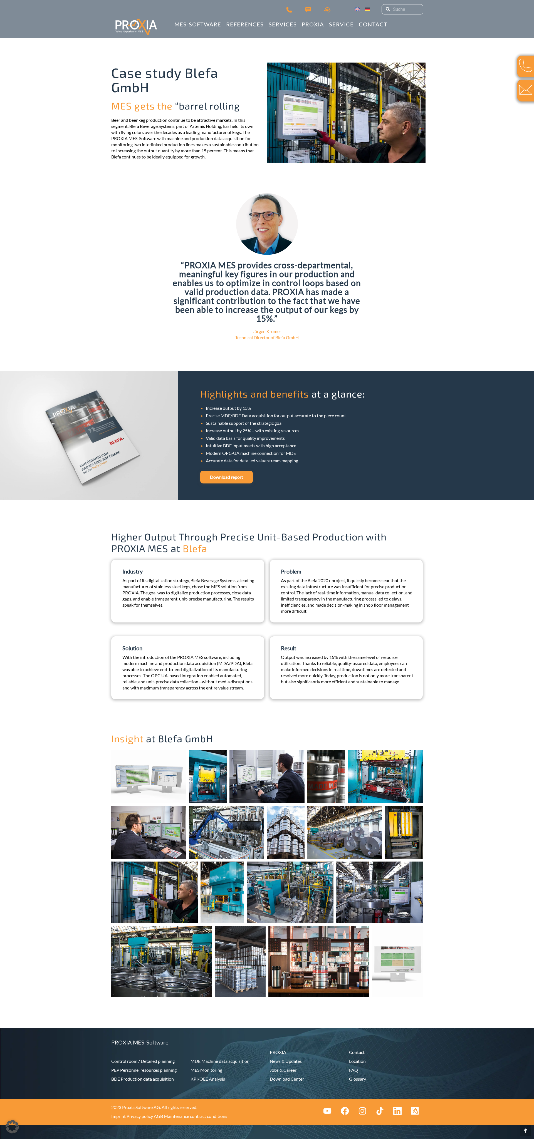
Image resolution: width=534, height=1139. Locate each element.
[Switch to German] (367, 9)
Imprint (118, 1116)
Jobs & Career (283, 1070)
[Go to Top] (525, 1130)
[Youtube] (327, 1111)
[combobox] (402, 9)
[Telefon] (289, 9)
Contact (357, 1052)
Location (357, 1061)
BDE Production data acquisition (142, 1078)
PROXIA (278, 1052)
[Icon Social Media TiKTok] (380, 1111)
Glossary (357, 1078)
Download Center (287, 1078)
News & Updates (286, 1061)
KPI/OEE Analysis (208, 1078)
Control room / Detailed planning (143, 1061)
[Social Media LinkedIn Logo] (397, 1111)
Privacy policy (140, 1116)
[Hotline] (327, 9)
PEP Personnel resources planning (144, 1070)
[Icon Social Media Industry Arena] (415, 1111)
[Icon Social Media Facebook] (345, 1111)
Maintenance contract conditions (195, 1116)
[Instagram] (362, 1111)
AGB (158, 1116)
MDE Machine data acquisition (220, 1061)
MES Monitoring (206, 1070)
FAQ (353, 1070)
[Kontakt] (308, 9)
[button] (12, 1127)
